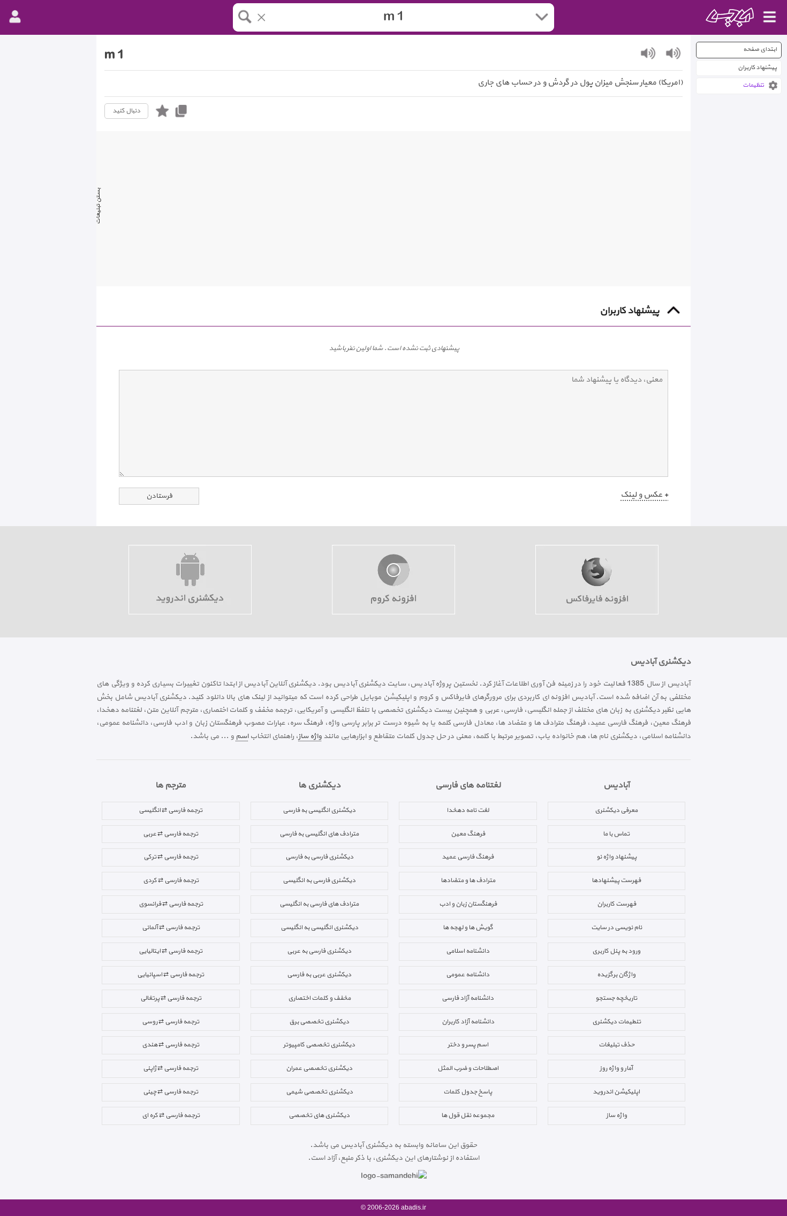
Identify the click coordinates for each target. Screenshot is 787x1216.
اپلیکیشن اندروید (616, 1092)
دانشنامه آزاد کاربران (468, 1022)
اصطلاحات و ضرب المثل (467, 1068)
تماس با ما (616, 834)
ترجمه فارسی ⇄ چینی (170, 1092)
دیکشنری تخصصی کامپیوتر (319, 1045)
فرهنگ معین (468, 834)
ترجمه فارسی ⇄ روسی (170, 1022)
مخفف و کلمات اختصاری (319, 998)
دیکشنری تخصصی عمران (319, 1068)
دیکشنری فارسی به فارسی (319, 857)
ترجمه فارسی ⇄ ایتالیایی (170, 951)
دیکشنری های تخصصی (319, 1115)
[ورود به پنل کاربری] (15, 17)
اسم (242, 736)
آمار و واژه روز (616, 1068)
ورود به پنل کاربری (616, 951)
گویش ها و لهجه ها (468, 927)
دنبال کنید (126, 111)
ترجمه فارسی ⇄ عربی (170, 834)
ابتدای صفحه (760, 49)
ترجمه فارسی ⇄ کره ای (171, 1115)
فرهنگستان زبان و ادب (468, 904)
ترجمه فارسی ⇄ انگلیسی (170, 810)
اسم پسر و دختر (468, 1045)
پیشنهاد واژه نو (616, 857)
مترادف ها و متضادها (468, 880)
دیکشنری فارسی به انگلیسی (319, 880)
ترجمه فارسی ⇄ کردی (171, 880)
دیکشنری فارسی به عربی (319, 951)
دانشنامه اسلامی (467, 951)
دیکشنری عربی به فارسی (319, 974)
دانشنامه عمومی (467, 974)
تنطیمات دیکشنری (616, 1022)
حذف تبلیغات (616, 1045)
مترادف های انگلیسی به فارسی (319, 834)
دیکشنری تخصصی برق (319, 1022)
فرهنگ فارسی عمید (468, 857)
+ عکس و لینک (644, 495)
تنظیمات (753, 85)
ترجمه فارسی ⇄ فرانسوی (171, 904)
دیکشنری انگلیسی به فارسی (319, 810)
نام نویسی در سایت (616, 927)
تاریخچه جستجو (616, 998)
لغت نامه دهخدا (468, 810)
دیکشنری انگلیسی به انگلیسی (319, 927)
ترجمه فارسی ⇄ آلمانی (171, 927)
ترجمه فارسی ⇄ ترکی (170, 857)
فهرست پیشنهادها (616, 880)
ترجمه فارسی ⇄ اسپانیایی (170, 974)
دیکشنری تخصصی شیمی (319, 1092)
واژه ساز (310, 736)
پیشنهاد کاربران (757, 67)
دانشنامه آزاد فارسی (468, 998)
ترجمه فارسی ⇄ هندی (170, 1045)
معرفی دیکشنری (616, 810)
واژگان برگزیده (616, 974)
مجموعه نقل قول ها (467, 1115)
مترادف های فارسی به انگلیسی (319, 904)
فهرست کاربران (616, 904)
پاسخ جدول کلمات (467, 1092)
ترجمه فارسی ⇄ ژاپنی (170, 1068)
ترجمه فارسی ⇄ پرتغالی (170, 998)
